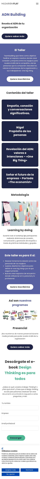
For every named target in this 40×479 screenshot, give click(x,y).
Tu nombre (6, 403)
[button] (37, 3)
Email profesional (8, 423)
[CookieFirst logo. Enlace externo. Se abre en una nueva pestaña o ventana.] (2, 449)
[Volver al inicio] (10, 3)
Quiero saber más (14, 36)
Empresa (5, 413)
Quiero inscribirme (20, 79)
